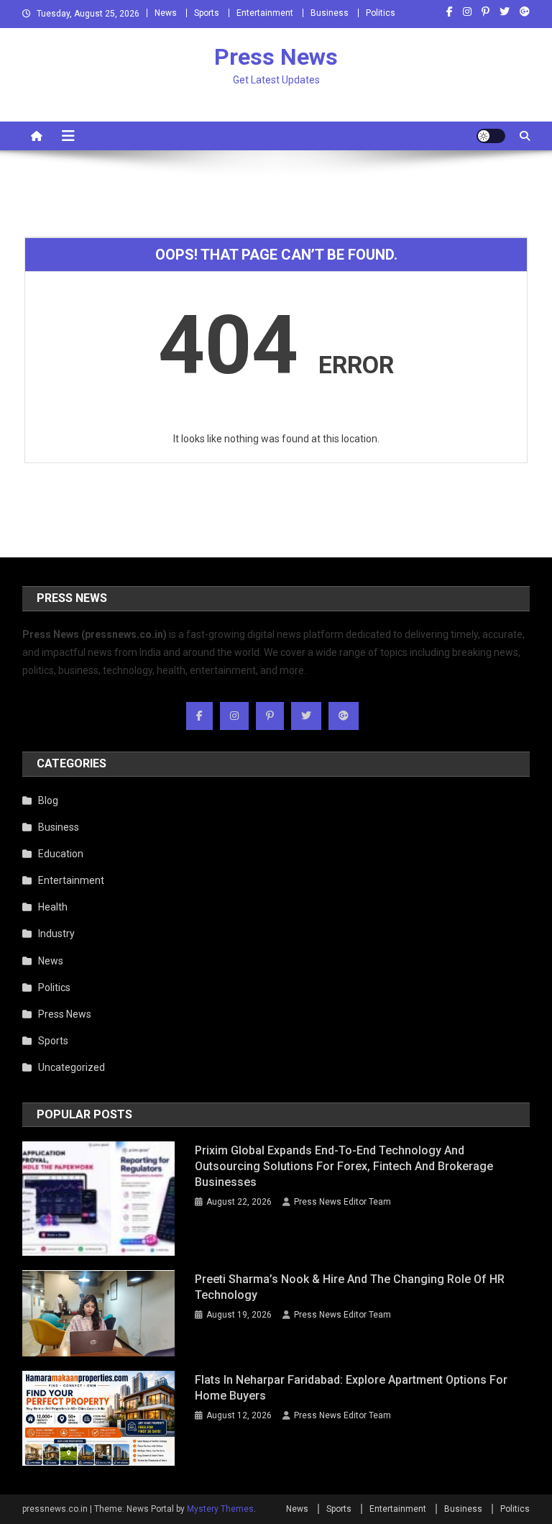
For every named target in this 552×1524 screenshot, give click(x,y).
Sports (206, 13)
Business (329, 13)
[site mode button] (491, 136)
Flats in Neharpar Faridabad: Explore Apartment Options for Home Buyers (351, 1387)
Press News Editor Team (342, 1202)
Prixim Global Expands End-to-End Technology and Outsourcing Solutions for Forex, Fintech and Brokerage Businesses (344, 1166)
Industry (56, 933)
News (166, 13)
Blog (48, 800)
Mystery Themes (220, 1509)
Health (53, 907)
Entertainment (264, 13)
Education (60, 853)
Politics (380, 13)
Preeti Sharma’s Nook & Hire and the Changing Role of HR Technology (350, 1287)
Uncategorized (71, 1067)
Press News (276, 56)
